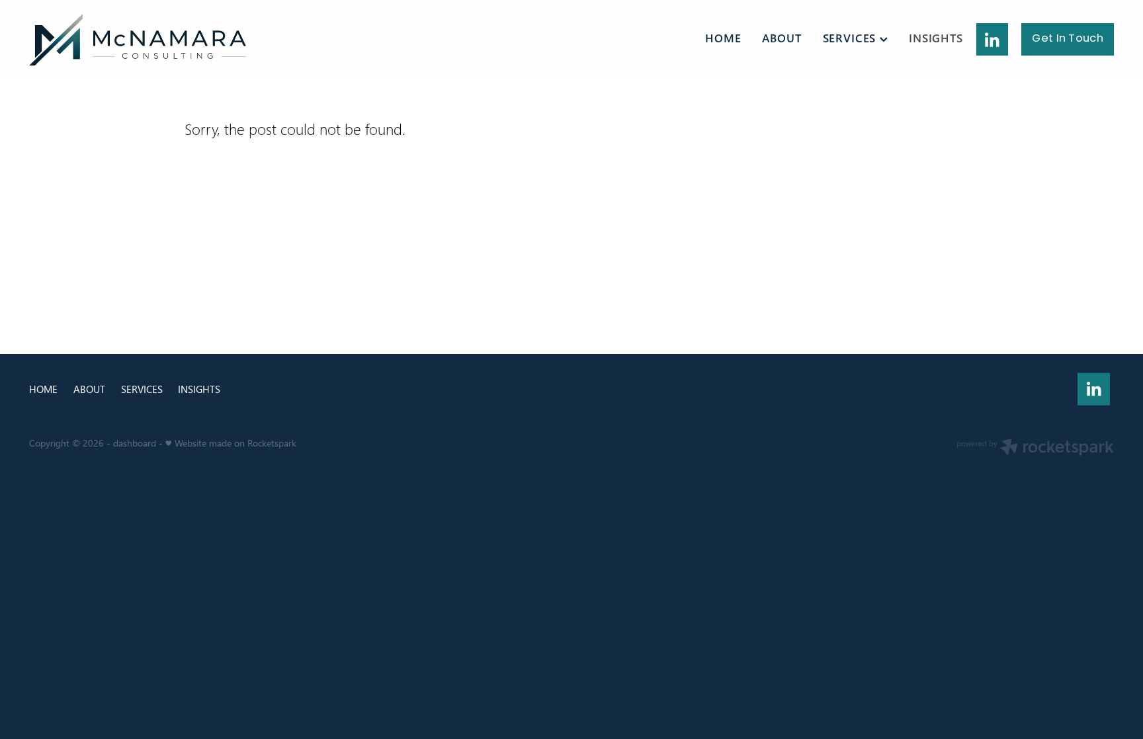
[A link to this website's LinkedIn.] (992, 39)
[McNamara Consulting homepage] (137, 40)
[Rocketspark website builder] (1035, 448)
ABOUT (781, 38)
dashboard (134, 443)
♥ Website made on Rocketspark (230, 443)
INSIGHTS (936, 38)
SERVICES (851, 38)
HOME (723, 38)
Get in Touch (1067, 39)
